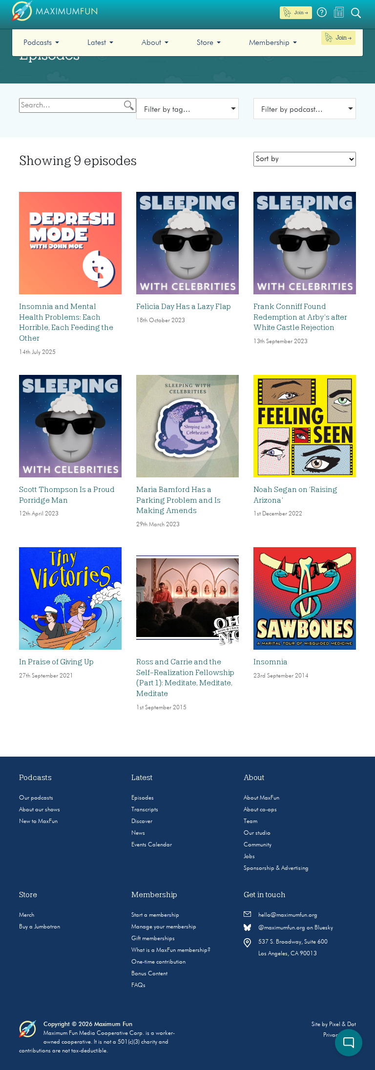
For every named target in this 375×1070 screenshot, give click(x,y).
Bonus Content (149, 974)
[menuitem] (41, 42)
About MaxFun (261, 798)
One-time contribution (158, 962)
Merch (26, 915)
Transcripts (144, 810)
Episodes (142, 798)
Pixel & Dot (342, 1025)
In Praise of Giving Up (56, 662)
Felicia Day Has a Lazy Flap (183, 306)
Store (205, 43)
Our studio (257, 833)
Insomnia (270, 662)
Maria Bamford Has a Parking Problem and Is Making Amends (178, 500)
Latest (96, 43)
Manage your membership (163, 927)
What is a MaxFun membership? (170, 950)
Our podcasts (36, 798)
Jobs (249, 857)
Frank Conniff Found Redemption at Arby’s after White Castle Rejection (300, 317)
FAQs (138, 985)
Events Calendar (151, 845)
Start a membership (155, 915)
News (138, 833)
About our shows (39, 810)
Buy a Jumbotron (39, 927)
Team (250, 821)
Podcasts (37, 43)
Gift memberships (153, 939)
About (151, 43)
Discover (141, 821)
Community (257, 845)
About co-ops (260, 810)
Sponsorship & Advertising (276, 868)
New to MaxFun (38, 821)
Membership (269, 43)
